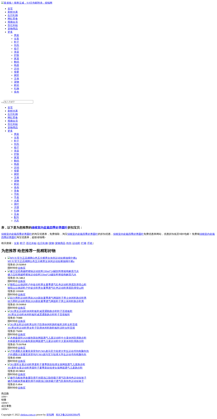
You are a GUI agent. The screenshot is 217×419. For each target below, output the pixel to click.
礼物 (16, 88)
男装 (16, 35)
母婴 (16, 72)
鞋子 (16, 42)
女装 (16, 38)
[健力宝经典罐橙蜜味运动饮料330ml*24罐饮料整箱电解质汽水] (43, 271)
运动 (16, 68)
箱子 (16, 48)
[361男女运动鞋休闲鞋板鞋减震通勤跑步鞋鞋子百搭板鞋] (40, 311)
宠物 (16, 82)
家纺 (16, 75)
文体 (16, 78)
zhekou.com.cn (28, 414)
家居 (16, 58)
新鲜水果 (13, 12)
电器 (16, 65)
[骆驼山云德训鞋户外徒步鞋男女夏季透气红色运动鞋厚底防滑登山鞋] (47, 284)
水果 (16, 200)
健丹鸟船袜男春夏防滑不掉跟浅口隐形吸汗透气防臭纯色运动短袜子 (46, 381)
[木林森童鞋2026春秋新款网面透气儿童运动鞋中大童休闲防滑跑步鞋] (47, 337)
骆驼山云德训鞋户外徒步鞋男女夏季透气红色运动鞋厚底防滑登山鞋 (46, 288)
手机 (16, 194)
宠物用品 (13, 28)
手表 (16, 197)
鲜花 (16, 85)
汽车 (16, 220)
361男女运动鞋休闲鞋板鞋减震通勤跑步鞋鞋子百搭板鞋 (39, 314)
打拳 (83, 243)
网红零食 (13, 18)
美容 (16, 52)
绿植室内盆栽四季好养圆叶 (49, 227)
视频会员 (13, 22)
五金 (16, 214)
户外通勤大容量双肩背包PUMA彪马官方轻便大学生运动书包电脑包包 (47, 354)
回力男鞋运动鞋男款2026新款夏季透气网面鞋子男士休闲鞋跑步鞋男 (46, 301)
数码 (16, 62)
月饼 (16, 207)
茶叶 (16, 204)
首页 (10, 8)
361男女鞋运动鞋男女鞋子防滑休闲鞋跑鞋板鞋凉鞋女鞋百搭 (41, 327)
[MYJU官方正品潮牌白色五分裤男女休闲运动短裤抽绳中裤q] (42, 258)
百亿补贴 (13, 25)
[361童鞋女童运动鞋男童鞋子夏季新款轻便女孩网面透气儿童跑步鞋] (46, 364)
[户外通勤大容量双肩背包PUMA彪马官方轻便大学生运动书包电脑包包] (48, 351)
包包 (16, 45)
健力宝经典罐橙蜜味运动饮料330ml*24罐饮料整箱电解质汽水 (42, 274)
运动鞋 (76, 243)
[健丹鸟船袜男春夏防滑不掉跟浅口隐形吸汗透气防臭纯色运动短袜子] (47, 377)
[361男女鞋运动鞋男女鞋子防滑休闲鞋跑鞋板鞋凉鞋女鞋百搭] (43, 324)
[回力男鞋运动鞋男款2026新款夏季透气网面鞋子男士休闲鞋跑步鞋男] (47, 298)
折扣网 (50, 414)
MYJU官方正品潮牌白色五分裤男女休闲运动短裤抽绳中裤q (41, 261)
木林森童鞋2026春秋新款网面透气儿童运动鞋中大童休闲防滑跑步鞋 (46, 341)
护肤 (16, 55)
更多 (10, 32)
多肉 (16, 91)
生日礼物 (13, 15)
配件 (16, 217)
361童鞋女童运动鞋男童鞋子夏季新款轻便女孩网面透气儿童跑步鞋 (45, 367)
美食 (16, 190)
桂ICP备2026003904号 (68, 414)
